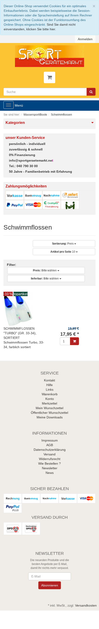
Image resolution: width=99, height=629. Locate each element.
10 (63, 252)
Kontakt (49, 380)
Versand (49, 454)
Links (49, 389)
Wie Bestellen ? (49, 463)
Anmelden (85, 39)
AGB (49, 445)
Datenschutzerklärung (50, 449)
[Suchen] (91, 92)
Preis (63, 243)
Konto (49, 399)
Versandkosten (86, 605)
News (50, 473)
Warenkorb (50, 394)
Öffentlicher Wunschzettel (49, 412)
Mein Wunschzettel (49, 408)
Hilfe (49, 385)
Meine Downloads (50, 417)
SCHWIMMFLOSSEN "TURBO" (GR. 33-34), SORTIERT (19, 333)
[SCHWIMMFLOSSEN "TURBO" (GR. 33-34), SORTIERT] (49, 308)
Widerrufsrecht (49, 459)
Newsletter (49, 468)
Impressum (49, 440)
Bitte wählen (45, 270)
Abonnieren (49, 585)
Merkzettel (49, 403)
